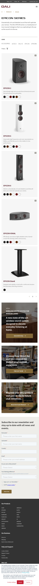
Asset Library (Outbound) (7, 542)
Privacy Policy (25, 572)
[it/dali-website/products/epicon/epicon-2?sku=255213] (4, 97)
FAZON (3, 523)
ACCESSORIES (6, 44)
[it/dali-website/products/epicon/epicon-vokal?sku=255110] (20, 242)
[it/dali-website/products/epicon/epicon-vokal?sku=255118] (17, 242)
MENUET (4, 519)
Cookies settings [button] (11, 582)
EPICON (17, 11)
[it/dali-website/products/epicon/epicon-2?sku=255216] (10, 97)
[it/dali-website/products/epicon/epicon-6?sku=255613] (4, 146)
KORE (3, 508)
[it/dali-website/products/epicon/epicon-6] (19, 117)
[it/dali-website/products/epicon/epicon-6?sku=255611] (13, 146)
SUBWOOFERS (20, 526)
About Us (4, 537)
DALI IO (20, 44)
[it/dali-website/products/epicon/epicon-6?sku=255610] (20, 146)
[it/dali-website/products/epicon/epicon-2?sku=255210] (20, 97)
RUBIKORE (4, 514)
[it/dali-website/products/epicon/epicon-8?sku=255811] (7, 194)
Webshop (4, 539)
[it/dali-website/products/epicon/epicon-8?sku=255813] (4, 194)
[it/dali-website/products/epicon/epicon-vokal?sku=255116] (10, 242)
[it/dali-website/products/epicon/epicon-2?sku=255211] (13, 97)
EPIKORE (34, 44)
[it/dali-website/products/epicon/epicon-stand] (19, 263)
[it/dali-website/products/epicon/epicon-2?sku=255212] (7, 97)
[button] (29, 296)
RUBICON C (4, 517)
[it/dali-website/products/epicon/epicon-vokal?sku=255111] (7, 242)
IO (17, 519)
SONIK (3, 526)
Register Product (5, 553)
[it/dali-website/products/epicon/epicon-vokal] (19, 215)
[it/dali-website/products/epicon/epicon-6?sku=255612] (10, 146)
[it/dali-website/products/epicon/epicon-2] (19, 70)
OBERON (4, 528)
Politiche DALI (5, 557)
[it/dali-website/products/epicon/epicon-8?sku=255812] (13, 194)
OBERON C (19, 508)
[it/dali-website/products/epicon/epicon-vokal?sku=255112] (13, 242)
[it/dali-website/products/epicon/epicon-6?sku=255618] (7, 146)
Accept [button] (20, 582)
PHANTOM (19, 523)
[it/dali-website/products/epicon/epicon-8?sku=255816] (17, 194)
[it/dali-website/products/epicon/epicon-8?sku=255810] (20, 194)
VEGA (18, 514)
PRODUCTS (8, 11)
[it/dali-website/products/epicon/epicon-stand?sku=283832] (4, 290)
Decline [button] (28, 582)
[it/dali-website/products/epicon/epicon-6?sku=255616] (17, 146)
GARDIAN (19, 521)
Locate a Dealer (5, 551)
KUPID (18, 510)
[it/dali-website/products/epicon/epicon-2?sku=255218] (17, 97)
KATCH (18, 517)
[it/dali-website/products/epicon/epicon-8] (19, 167)
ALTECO (14, 44)
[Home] (6, 7)
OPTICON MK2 (5, 521)
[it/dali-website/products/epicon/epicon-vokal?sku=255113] (4, 242)
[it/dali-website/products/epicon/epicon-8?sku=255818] (10, 194)
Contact (3, 555)
